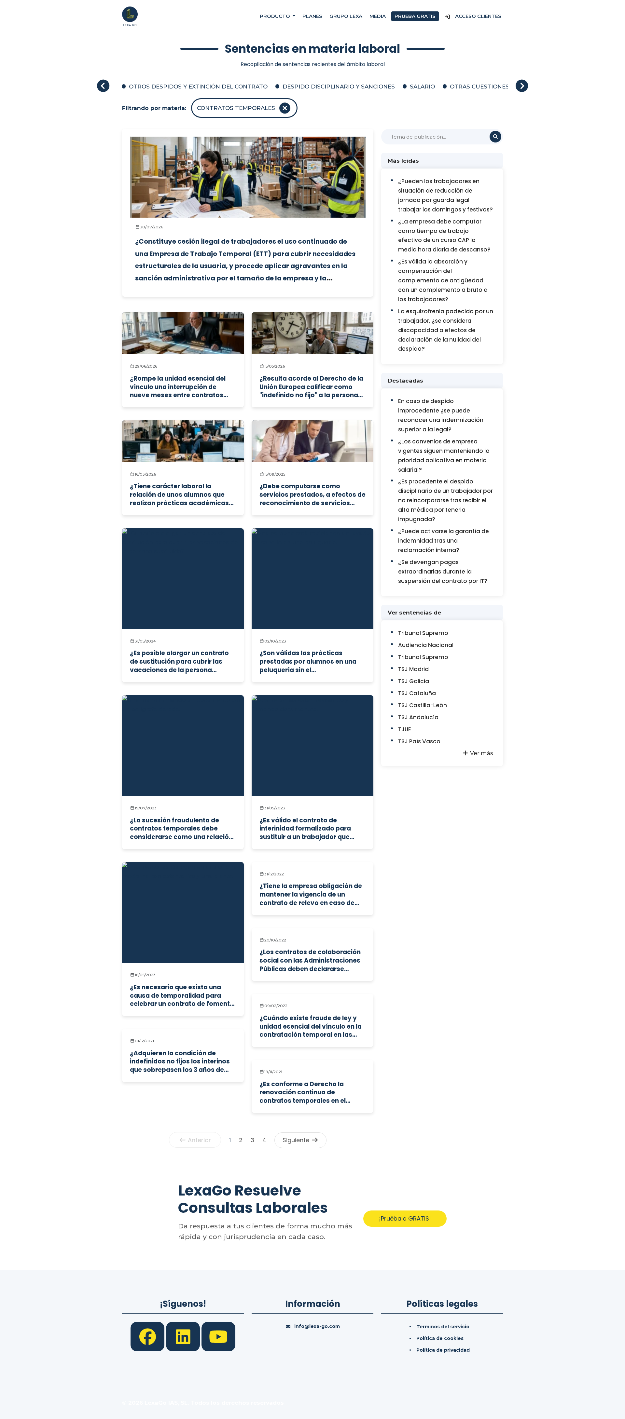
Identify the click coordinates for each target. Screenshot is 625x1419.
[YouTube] (218, 1336)
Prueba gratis (415, 16)
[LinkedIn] (183, 1336)
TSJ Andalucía (418, 717)
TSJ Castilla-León (422, 705)
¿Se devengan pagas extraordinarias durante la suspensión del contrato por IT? (442, 571)
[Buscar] (495, 136)
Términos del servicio (442, 1327)
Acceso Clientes (477, 16)
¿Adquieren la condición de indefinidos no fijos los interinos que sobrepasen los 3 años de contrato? (180, 1061)
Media (377, 16)
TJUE (404, 729)
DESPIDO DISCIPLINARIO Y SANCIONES (339, 86)
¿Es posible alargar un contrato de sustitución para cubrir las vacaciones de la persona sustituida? (179, 661)
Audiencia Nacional (425, 645)
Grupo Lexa (345, 16)
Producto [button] (275, 16)
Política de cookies (440, 1338)
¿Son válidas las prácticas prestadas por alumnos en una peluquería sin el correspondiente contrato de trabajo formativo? (307, 661)
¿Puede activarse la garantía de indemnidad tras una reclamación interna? (443, 540)
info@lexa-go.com (317, 1326)
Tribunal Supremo (423, 633)
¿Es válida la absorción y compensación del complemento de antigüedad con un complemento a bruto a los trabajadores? (443, 280)
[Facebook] (148, 1336)
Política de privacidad (443, 1350)
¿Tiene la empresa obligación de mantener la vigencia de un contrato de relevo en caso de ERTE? (310, 894)
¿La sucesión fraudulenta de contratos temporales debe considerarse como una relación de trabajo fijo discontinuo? (181, 828)
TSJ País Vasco (419, 741)
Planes (312, 16)
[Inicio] (130, 16)
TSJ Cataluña (417, 693)
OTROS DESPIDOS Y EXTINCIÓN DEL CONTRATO (198, 86)
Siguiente (297, 1140)
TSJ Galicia (413, 681)
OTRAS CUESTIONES (479, 86)
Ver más (481, 753)
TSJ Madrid (413, 669)
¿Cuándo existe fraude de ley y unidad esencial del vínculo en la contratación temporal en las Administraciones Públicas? (310, 1026)
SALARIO (422, 86)
